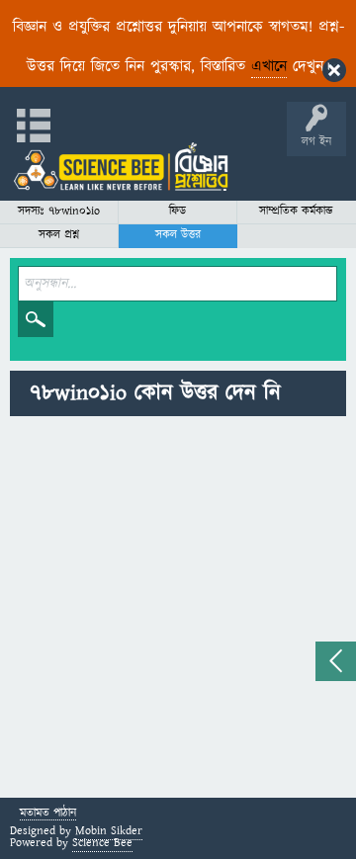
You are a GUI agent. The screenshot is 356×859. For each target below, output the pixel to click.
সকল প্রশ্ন (59, 234)
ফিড (177, 211)
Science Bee (102, 842)
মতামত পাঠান (48, 814)
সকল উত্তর (178, 234)
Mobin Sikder (108, 830)
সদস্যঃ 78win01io (59, 211)
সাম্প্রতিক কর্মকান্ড (296, 211)
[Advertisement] (178, 610)
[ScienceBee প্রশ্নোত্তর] (120, 166)
